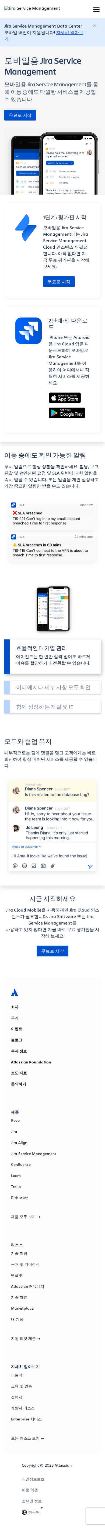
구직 (15, 1018)
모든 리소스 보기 (25, 1438)
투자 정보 (19, 1051)
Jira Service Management (33, 1154)
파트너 (16, 1375)
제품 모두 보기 (23, 1217)
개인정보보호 (33, 1479)
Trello (16, 1187)
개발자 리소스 (23, 1408)
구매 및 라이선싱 (25, 1264)
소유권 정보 (32, 1501)
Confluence (21, 1164)
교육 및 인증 (21, 1386)
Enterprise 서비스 (26, 1419)
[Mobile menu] (96, 9)
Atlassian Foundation (31, 1062)
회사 (15, 1007)
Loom (16, 1175)
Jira (14, 1131)
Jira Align (19, 1142)
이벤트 (16, 1029)
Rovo (15, 1120)
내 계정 (17, 1319)
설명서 (16, 1397)
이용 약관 (30, 1490)
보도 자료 (19, 1073)
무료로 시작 (20, 115)
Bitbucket (19, 1198)
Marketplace (22, 1308)
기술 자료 (19, 1297)
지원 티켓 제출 (23, 1338)
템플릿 (16, 1275)
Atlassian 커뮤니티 (27, 1286)
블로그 (16, 1040)
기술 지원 (19, 1253)
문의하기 (18, 1084)
